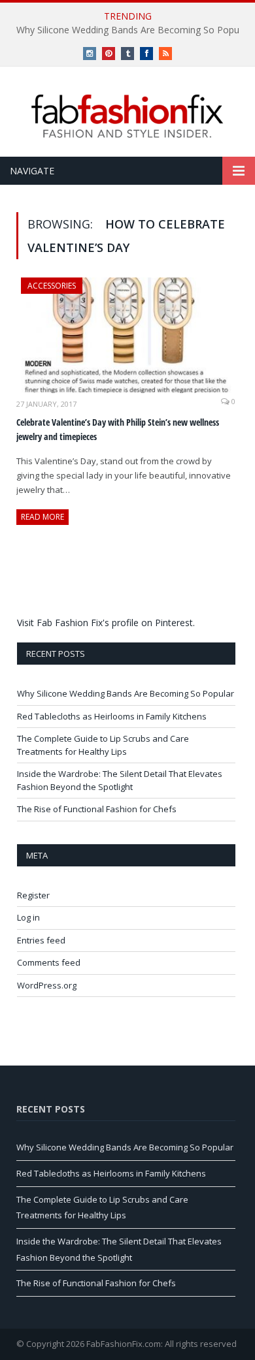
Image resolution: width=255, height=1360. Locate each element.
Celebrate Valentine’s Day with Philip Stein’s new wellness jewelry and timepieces (117, 429)
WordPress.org (46, 985)
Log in (28, 917)
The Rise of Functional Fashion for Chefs (97, 809)
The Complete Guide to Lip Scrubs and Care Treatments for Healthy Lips (103, 745)
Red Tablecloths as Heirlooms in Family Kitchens (112, 716)
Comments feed (48, 962)
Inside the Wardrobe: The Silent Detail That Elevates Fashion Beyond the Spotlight (119, 780)
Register (33, 895)
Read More (42, 516)
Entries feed (41, 940)
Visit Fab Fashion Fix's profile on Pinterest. (106, 622)
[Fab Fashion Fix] (127, 116)
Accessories (51, 285)
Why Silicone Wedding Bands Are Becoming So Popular (125, 693)
